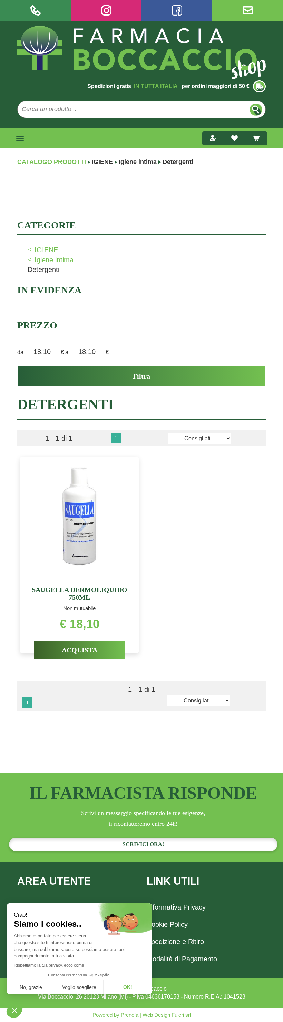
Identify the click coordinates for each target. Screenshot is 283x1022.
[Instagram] (106, 10)
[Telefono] (35, 10)
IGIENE (102, 161)
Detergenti (43, 269)
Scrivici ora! (143, 844)
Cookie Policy (167, 924)
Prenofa (128, 1015)
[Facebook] (177, 10)
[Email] (247, 10)
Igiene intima (138, 161)
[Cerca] (256, 109)
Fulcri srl (181, 1015)
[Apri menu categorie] (20, 138)
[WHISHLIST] (234, 138)
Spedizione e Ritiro (175, 941)
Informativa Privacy (176, 907)
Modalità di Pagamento (182, 959)
